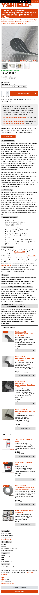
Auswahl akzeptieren (19, 587)
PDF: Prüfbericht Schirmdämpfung (14, 121)
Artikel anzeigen (25, 428)
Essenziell (7, 577)
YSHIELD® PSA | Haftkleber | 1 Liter (24, 440)
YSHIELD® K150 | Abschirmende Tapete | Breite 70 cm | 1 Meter (24, 358)
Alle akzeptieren (19, 591)
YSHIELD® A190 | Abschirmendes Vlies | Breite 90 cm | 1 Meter (24, 333)
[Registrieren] (23, 1)
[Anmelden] (20, 1)
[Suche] (29, 1)
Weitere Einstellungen (7, 583)
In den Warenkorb (23, 93)
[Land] (26, 1)
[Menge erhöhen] (7, 92)
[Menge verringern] (7, 95)
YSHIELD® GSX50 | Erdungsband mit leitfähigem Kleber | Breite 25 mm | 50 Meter (25, 487)
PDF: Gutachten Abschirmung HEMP (14, 117)
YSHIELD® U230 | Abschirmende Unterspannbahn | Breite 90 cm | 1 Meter (25, 384)
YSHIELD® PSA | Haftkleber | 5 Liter (24, 463)
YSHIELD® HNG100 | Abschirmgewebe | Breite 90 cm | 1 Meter (25, 411)
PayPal (6, 579)
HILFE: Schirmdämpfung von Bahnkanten (24, 511)
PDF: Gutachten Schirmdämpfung (14, 123)
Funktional (7, 581)
